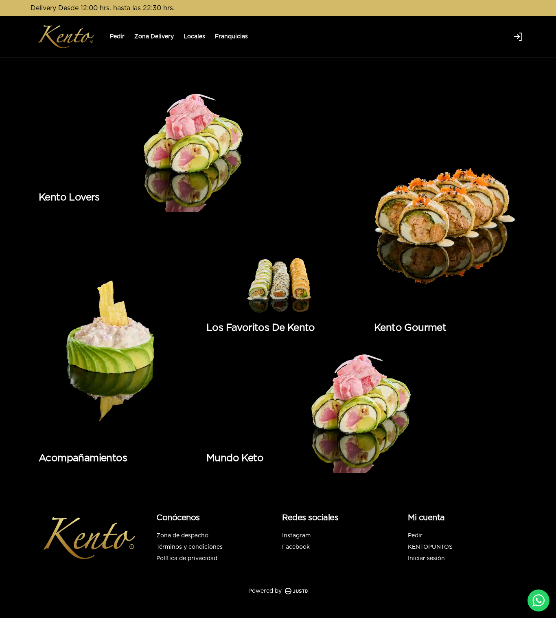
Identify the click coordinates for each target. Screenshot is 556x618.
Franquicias (231, 37)
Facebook (296, 547)
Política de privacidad (186, 558)
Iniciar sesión (426, 558)
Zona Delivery (154, 37)
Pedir (117, 37)
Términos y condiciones (189, 547)
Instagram (296, 536)
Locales (194, 37)
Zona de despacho (182, 536)
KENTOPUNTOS (430, 547)
